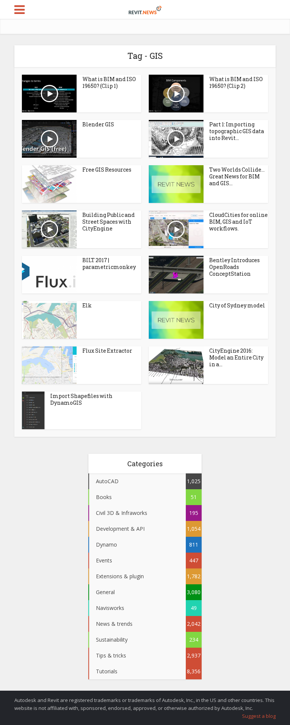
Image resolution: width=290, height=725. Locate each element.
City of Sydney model (237, 305)
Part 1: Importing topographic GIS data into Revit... (236, 131)
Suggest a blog (259, 716)
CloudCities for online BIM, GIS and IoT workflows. (238, 221)
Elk (87, 305)
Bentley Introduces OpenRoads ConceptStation (234, 267)
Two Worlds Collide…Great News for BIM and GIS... (237, 176)
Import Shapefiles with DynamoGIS (81, 399)
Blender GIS (98, 124)
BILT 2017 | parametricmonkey (109, 263)
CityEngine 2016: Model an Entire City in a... (236, 357)
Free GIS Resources (106, 169)
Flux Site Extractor (107, 350)
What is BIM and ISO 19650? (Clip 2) (236, 82)
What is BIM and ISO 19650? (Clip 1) (109, 82)
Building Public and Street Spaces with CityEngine (108, 221)
